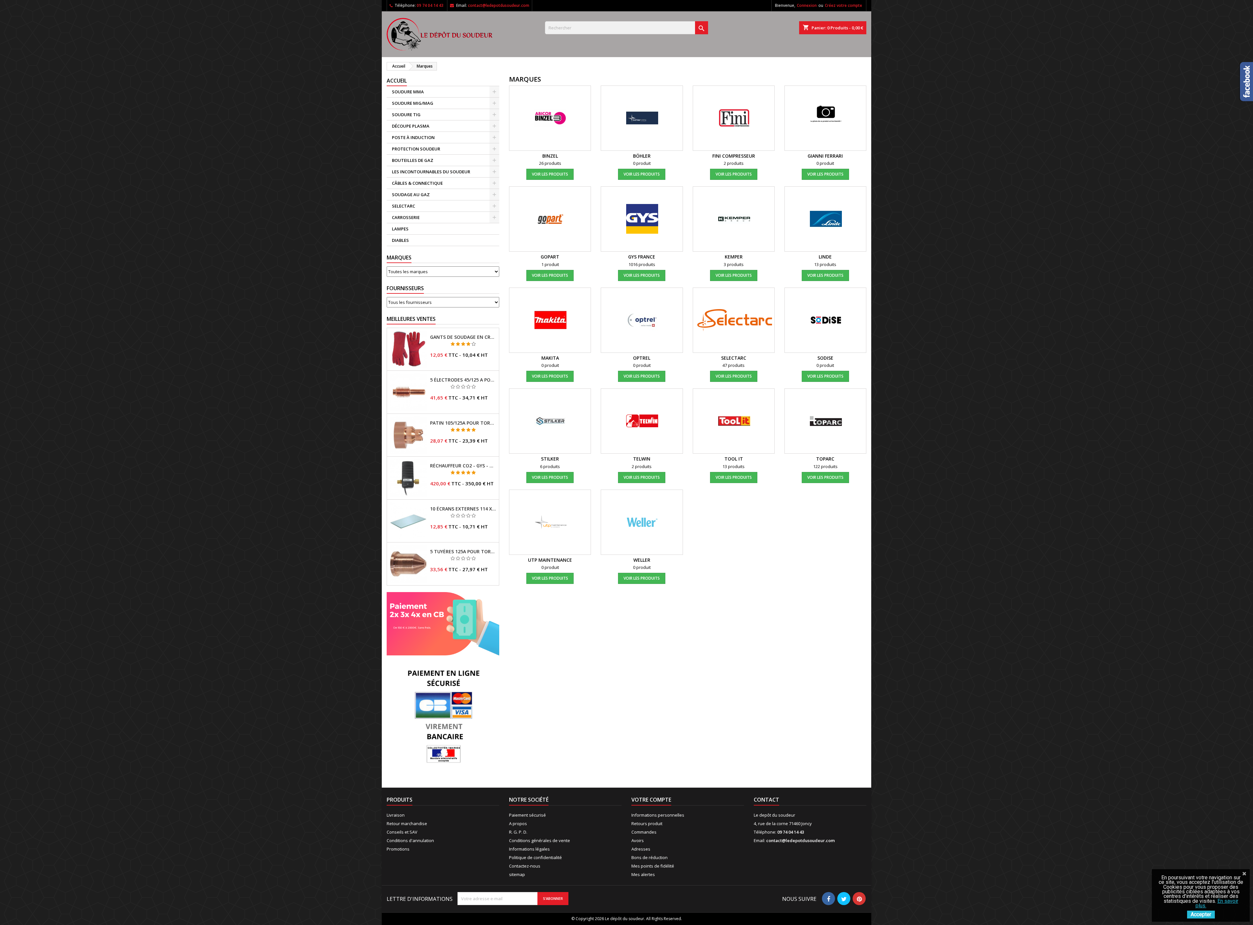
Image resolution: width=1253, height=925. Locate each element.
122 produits (825, 466)
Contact (766, 799)
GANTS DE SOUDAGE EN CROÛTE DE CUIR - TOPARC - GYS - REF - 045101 (463, 337)
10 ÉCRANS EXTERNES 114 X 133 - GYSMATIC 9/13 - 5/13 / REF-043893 (463, 508)
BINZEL (550, 156)
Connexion (807, 5)
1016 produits (641, 264)
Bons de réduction (649, 857)
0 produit (642, 163)
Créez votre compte (843, 5)
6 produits (550, 466)
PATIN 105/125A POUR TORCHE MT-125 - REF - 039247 (463, 423)
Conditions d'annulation (410, 840)
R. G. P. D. (518, 832)
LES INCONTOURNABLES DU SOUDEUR (431, 172)
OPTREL (641, 358)
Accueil (397, 80)
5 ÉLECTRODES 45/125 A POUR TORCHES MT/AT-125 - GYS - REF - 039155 (463, 380)
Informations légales (529, 849)
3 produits (734, 264)
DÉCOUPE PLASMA (410, 126)
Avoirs (637, 840)
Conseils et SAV (402, 832)
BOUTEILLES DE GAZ (412, 160)
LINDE (825, 257)
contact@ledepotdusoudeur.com (498, 5)
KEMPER (734, 257)
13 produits (825, 264)
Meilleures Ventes (411, 318)
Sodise (825, 358)
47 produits (733, 365)
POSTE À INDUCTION (413, 137)
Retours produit (646, 823)
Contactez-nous (524, 866)
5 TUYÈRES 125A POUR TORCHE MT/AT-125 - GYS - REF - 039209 (463, 551)
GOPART (550, 257)
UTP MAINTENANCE (550, 560)
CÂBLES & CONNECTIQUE (417, 183)
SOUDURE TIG (406, 115)
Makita (550, 358)
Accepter (1201, 914)
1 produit (550, 264)
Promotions (398, 849)
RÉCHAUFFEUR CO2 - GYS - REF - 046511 (463, 465)
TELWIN (641, 459)
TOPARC (825, 459)
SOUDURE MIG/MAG (412, 103)
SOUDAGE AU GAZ (411, 194)
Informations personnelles (657, 815)
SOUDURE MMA (408, 92)
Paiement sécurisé (527, 815)
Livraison (396, 815)
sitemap (517, 874)
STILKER (550, 459)
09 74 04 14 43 (430, 5)
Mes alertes (643, 874)
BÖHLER (642, 156)
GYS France (641, 257)
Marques (399, 257)
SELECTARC (403, 206)
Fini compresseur (733, 156)
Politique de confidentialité (535, 857)
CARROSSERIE (406, 217)
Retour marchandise (407, 823)
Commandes (644, 832)
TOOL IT (733, 459)
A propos (518, 823)
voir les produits (550, 174)
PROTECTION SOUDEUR (416, 149)
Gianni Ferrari (825, 156)
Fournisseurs (405, 288)
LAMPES (400, 229)
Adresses (640, 849)
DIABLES (400, 240)
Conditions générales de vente (539, 840)
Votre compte (651, 799)
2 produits (734, 163)
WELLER (641, 560)
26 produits (550, 163)
